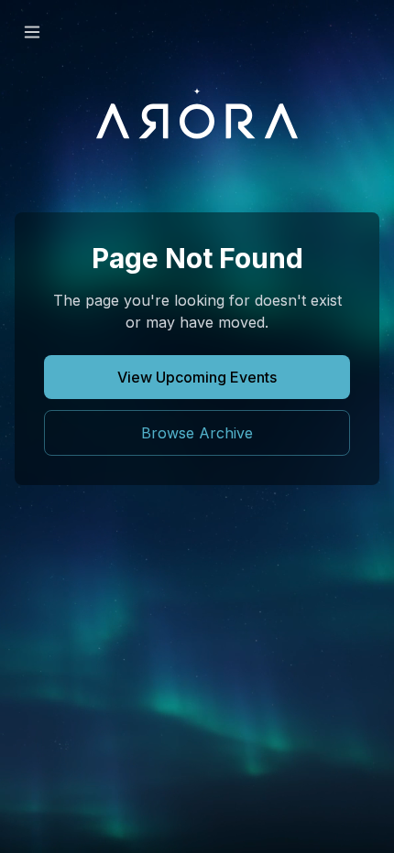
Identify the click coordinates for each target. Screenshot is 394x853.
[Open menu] (32, 32)
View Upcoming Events (197, 377)
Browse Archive (197, 433)
